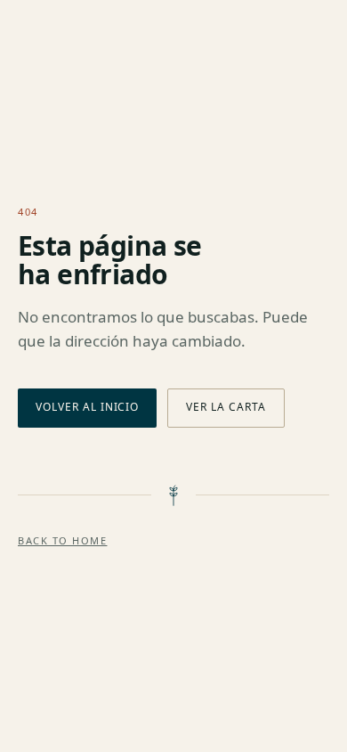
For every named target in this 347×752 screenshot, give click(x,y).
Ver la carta (226, 406)
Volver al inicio (87, 406)
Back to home (62, 540)
